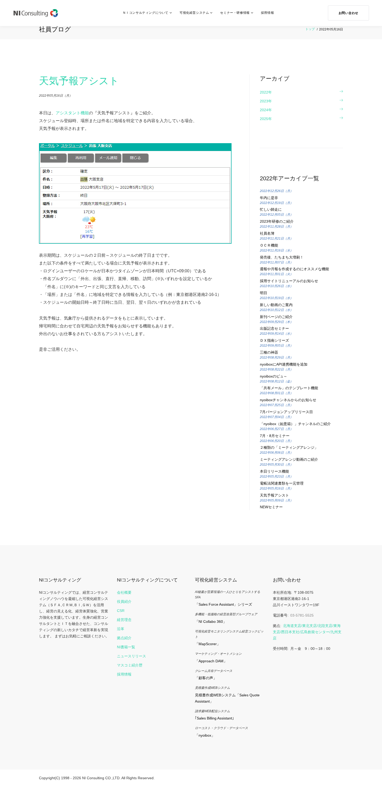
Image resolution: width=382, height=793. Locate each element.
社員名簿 (267, 233)
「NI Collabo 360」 (211, 621)
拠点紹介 (124, 638)
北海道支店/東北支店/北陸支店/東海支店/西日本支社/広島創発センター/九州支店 (307, 632)
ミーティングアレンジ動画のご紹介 (289, 459)
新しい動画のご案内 (276, 305)
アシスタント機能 (72, 113)
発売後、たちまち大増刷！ (282, 257)
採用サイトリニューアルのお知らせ (289, 281)
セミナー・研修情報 (234, 13)
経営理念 (124, 620)
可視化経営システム (194, 13)
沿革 (120, 629)
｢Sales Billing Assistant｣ (214, 718)
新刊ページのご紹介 (276, 317)
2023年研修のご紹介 (277, 221)
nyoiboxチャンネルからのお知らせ (288, 400)
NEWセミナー (271, 507)
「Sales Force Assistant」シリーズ (223, 604)
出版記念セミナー (274, 328)
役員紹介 (124, 601)
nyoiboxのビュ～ (273, 376)
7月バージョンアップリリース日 (286, 412)
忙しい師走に (271, 209)
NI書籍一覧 (126, 647)
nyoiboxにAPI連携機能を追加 (283, 364)
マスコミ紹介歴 (129, 665)
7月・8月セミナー (274, 436)
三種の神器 (269, 352)
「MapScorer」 (207, 644)
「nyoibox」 (205, 735)
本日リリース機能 (274, 471)
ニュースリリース (131, 656)
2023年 (266, 101)
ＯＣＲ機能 (269, 245)
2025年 (266, 119)
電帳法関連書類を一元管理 (282, 483)
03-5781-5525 (302, 615)
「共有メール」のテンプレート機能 (289, 388)
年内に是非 (269, 198)
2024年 (266, 110)
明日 (263, 293)
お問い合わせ (348, 13)
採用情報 (267, 13)
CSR (120, 611)
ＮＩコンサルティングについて (145, 13)
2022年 (266, 92)
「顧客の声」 (206, 678)
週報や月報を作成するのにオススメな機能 (294, 269)
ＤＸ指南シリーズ (274, 340)
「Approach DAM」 (211, 661)
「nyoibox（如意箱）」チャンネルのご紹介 (295, 424)
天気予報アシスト (274, 495)
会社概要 (124, 592)
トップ (310, 29)
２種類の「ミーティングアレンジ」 (289, 447)
